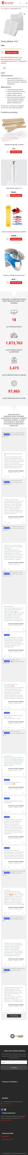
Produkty (18, 59)
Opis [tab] (4, 68)
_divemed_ (10, 472)
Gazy (20, 57)
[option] (14, 1036)
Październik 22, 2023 (18, 1006)
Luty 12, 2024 (17, 472)
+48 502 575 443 (7, 1105)
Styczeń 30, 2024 (17, 625)
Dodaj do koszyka (11, 52)
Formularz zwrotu (7, 1139)
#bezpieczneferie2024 (9, 764)
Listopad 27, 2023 (17, 863)
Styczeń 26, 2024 (17, 703)
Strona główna (5, 8)
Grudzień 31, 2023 (18, 788)
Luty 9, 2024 (16, 564)
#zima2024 (18, 764)
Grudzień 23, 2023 (18, 807)
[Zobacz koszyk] (24, 3)
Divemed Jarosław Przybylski (16, 471)
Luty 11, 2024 (17, 518)
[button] (24, 14)
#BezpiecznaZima (8, 765)
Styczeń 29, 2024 (17, 651)
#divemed (20, 762)
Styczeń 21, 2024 (17, 723)
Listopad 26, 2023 (17, 909)
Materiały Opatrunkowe (8, 59)
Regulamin (5, 1136)
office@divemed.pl (8, 1103)
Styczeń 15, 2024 (17, 770)
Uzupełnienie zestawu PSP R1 (9, 61)
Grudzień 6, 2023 (17, 838)
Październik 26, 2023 (18, 960)
